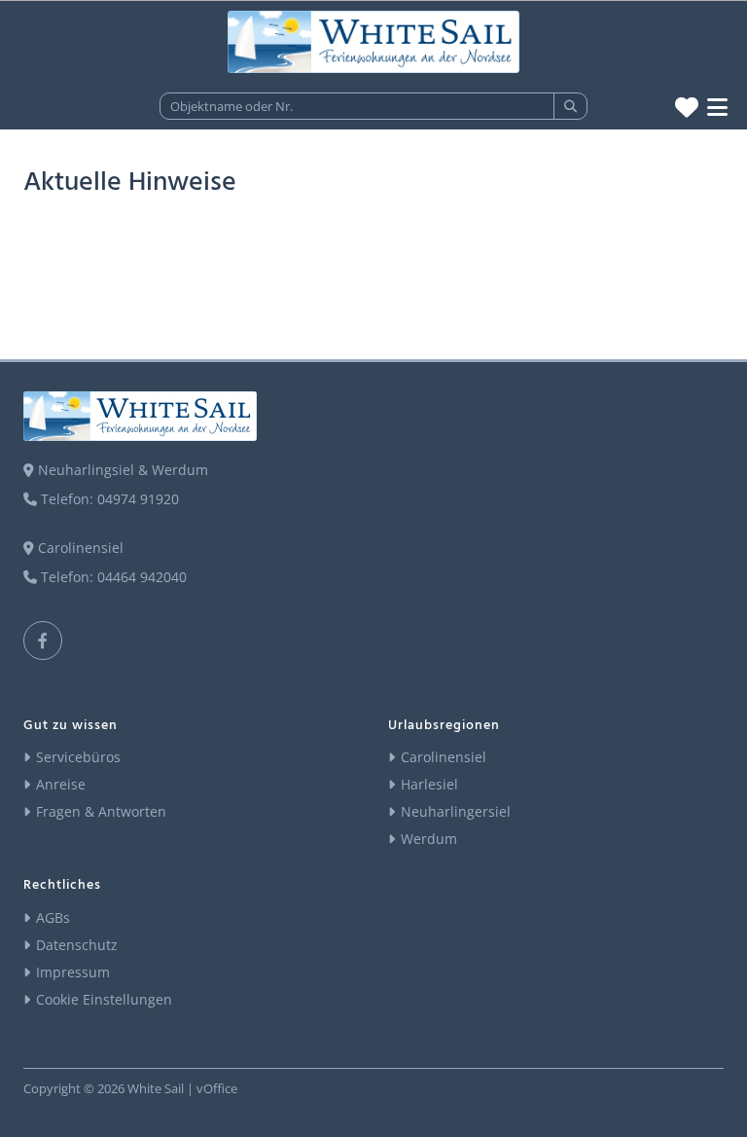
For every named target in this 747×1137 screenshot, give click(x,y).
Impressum (73, 972)
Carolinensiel (443, 757)
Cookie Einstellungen (104, 999)
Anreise (61, 784)
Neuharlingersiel (456, 811)
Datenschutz (77, 944)
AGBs (53, 917)
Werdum (429, 838)
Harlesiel (429, 784)
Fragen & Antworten (101, 811)
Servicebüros (78, 757)
